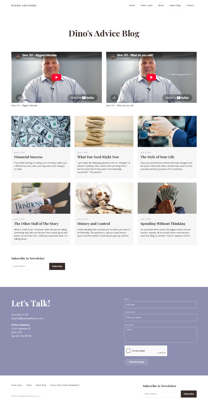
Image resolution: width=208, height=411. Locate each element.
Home (132, 6)
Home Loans (147, 6)
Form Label (129, 325)
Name (127, 299)
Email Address (130, 312)
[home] (24, 5)
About (161, 6)
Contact (190, 6)
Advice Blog (175, 6)
